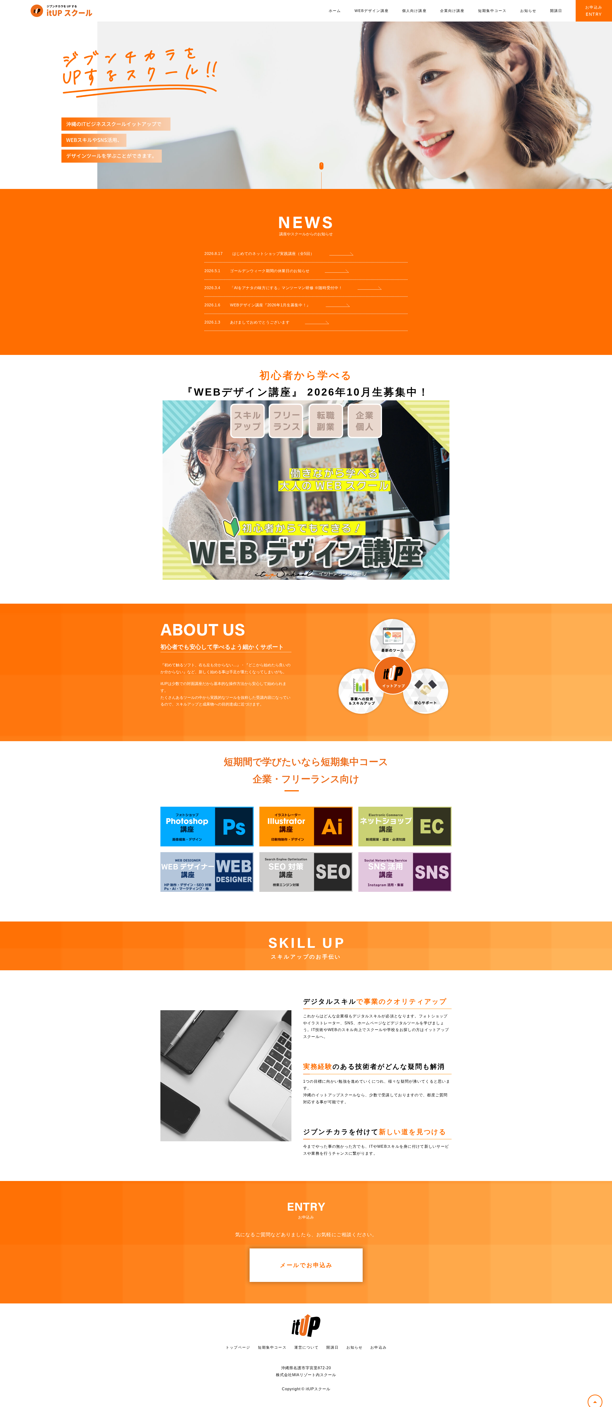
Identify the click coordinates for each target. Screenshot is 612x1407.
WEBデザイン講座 (372, 11)
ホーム (335, 11)
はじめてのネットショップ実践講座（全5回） (259, 254)
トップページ (238, 1347)
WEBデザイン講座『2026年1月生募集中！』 (257, 305)
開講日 (556, 11)
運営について (306, 1347)
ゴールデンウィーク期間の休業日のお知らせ (257, 271)
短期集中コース (492, 11)
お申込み (378, 1347)
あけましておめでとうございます (247, 322)
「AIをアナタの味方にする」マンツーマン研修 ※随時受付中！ (273, 288)
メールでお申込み (306, 1265)
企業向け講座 (452, 11)
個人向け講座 (414, 11)
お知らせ (528, 11)
